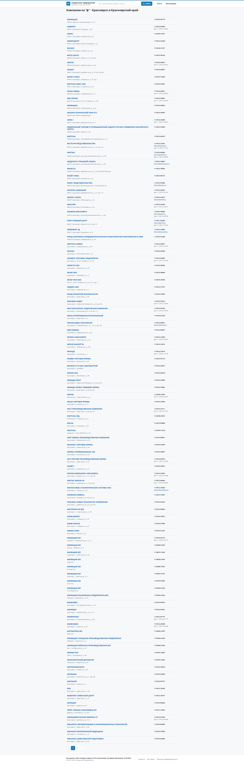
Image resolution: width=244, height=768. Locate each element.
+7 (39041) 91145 (159, 574)
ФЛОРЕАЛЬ (72, 674)
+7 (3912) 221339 (159, 316)
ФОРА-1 (70, 120)
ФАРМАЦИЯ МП (74, 538)
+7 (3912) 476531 (159, 466)
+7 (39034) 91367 (159, 545)
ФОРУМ (70, 62)
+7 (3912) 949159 (159, 373)
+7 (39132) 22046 (159, 660)
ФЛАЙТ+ (70, 466)
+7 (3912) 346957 (159, 452)
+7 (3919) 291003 (159, 581)
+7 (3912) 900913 (159, 323)
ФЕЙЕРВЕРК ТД (73, 229)
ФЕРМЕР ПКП (72, 652)
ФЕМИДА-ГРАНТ (74, 380)
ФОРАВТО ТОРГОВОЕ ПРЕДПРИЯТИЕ (82, 258)
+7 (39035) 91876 (159, 559)
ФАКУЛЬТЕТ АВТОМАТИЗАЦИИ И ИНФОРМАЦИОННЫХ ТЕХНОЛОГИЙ (97, 724)
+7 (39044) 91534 (159, 645)
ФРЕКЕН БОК (72, 373)
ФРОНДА (71, 351)
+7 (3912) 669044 (159, 509)
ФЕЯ (69, 688)
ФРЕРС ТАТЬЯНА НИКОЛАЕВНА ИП (81, 710)
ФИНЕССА (71, 168)
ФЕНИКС (70, 48)
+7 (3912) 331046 (159, 717)
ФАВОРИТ (71, 26)
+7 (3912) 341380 (159, 237)
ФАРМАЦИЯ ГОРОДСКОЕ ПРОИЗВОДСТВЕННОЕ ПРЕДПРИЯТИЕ (94, 638)
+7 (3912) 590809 (159, 272)
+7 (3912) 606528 (159, 703)
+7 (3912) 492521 (159, 91)
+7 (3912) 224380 (159, 120)
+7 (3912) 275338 (159, 127)
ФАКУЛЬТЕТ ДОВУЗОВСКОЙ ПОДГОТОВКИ (85, 739)
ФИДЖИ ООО (73, 287)
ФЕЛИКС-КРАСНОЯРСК (76, 337)
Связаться (141, 759)
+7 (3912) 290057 (159, 69)
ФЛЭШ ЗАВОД (73, 91)
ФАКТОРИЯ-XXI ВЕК (75, 509)
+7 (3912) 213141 (159, 287)
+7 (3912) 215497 (159, 495)
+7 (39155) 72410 (159, 430)
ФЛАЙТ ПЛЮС (73, 176)
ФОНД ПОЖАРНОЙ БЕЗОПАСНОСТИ (82, 294)
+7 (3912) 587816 (159, 602)
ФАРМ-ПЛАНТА (73, 523)
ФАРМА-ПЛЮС (73, 531)
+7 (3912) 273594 (159, 473)
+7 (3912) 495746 (159, 55)
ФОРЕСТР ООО (73, 265)
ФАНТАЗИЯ (72, 681)
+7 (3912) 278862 (159, 387)
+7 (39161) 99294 (159, 280)
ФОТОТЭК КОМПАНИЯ (76, 190)
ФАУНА (70, 423)
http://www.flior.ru (160, 223)
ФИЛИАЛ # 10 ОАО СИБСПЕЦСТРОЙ (82, 366)
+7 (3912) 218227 (159, 516)
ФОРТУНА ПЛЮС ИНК (76, 84)
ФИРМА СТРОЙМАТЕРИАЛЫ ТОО (81, 452)
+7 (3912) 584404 (159, 26)
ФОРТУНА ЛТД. (73, 416)
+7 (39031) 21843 (159, 552)
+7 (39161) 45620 (159, 652)
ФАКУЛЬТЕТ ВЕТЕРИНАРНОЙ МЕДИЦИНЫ (85, 731)
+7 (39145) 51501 (159, 34)
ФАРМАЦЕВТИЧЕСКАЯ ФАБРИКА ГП (82, 717)
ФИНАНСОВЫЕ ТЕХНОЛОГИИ (79, 323)
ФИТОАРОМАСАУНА (75, 667)
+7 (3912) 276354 (159, 294)
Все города (150, 759)
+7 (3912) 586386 (159, 211)
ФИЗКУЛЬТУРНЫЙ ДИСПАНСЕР (80, 660)
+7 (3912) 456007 (159, 161)
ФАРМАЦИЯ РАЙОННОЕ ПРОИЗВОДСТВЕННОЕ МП (89, 645)
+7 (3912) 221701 (159, 531)
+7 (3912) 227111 (159, 409)
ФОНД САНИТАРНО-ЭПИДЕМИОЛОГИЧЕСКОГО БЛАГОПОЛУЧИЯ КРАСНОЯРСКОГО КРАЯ (105, 237)
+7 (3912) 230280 (159, 380)
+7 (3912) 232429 (159, 688)
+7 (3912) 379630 (159, 229)
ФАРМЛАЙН (72, 602)
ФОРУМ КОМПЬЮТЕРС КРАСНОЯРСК (82, 473)
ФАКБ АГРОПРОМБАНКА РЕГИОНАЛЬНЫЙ (85, 316)
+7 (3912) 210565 (159, 77)
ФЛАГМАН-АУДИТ (74, 301)
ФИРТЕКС (71, 152)
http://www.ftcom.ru (160, 325)
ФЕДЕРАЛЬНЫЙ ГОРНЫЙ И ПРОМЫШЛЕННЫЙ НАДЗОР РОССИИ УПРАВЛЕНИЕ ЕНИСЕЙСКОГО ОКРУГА (107, 128)
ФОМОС (70, 69)
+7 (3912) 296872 (159, 62)
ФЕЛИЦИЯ (71, 703)
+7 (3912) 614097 (159, 84)
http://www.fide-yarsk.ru (161, 164)
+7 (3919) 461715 (159, 19)
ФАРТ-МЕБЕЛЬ (73, 330)
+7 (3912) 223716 (159, 351)
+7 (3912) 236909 (159, 624)
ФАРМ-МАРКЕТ (73, 516)
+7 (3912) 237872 (159, 301)
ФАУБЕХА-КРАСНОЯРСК (77, 211)
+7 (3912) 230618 (159, 667)
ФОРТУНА (71, 136)
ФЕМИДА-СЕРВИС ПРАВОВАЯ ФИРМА (83, 387)
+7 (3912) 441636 (159, 204)
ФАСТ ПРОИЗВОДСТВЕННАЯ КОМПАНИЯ (84, 409)
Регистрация (171, 4)
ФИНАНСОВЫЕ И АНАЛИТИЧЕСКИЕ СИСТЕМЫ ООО (89, 488)
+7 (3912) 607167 (159, 681)
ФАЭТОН (70, 251)
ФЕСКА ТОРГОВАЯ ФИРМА (78, 402)
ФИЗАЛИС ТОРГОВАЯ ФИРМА (80, 445)
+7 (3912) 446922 (159, 105)
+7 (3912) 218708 (159, 445)
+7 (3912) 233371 (159, 695)
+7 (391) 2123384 (159, 220)
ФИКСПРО (71, 204)
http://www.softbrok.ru (161, 490)
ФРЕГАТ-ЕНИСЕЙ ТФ (75, 344)
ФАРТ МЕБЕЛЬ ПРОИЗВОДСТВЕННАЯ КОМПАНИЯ (88, 437)
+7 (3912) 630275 (159, 136)
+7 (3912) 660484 (159, 480)
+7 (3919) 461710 (159, 538)
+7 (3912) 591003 (159, 308)
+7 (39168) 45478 (159, 638)
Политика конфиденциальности (167, 759)
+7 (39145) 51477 (159, 48)
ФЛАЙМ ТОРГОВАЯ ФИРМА (79, 359)
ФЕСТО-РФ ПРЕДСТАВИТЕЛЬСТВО (81, 143)
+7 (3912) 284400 (159, 251)
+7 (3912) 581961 (159, 609)
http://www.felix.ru (160, 199)
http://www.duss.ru (160, 185)
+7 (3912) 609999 (159, 423)
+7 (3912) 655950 (159, 258)
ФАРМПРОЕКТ (73, 617)
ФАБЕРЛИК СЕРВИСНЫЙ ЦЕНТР (80, 695)
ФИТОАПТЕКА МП (74, 631)
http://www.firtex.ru (160, 155)
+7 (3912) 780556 (159, 168)
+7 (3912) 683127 (159, 176)
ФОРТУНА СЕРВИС (75, 244)
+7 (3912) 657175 (159, 617)
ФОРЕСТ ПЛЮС (73, 77)
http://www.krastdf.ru (161, 232)
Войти (159, 4)
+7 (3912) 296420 (159, 265)
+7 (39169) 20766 (159, 394)
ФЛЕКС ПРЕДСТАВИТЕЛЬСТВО (79, 183)
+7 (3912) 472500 (159, 731)
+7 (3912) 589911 (159, 244)
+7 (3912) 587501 (159, 190)
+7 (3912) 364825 (159, 98)
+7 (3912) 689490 (159, 152)
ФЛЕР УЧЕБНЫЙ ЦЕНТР (77, 220)
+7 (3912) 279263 (159, 488)
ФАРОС (70, 34)
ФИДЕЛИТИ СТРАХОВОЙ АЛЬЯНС (81, 161)
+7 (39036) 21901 (159, 566)
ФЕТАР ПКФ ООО (74, 280)
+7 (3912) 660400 (159, 739)
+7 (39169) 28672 (159, 416)
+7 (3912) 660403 (159, 724)
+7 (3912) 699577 (159, 437)
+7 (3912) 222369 (159, 41)
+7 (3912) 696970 (159, 330)
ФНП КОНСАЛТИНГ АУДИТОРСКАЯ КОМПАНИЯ (87, 308)
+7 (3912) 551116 (159, 359)
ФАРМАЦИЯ (72, 19)
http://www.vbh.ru (160, 214)
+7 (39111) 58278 (159, 710)
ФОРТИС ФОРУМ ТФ (75, 480)
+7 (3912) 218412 (159, 344)
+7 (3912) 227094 (159, 402)
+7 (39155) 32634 (159, 595)
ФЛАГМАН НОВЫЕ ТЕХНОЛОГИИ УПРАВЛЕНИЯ (87, 502)
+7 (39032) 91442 (159, 588)
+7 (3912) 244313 (159, 366)
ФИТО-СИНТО (73, 55)
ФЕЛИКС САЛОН (74, 197)
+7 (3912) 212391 (159, 143)
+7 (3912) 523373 (159, 197)
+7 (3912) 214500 (159, 337)
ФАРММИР (71, 609)
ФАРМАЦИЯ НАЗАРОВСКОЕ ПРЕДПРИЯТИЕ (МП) (87, 595)
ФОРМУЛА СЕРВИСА (75, 495)
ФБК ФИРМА (72, 98)
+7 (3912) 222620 (159, 674)
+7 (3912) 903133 (159, 459)
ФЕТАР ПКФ (72, 272)
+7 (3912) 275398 (159, 523)
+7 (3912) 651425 (159, 502)
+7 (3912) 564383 (159, 183)
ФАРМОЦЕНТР (73, 41)
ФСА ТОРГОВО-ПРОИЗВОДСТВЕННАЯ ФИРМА (86, 459)
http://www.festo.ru (160, 146)
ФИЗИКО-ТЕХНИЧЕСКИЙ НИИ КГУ (82, 112)
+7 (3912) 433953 (159, 112)
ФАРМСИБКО (72, 624)
